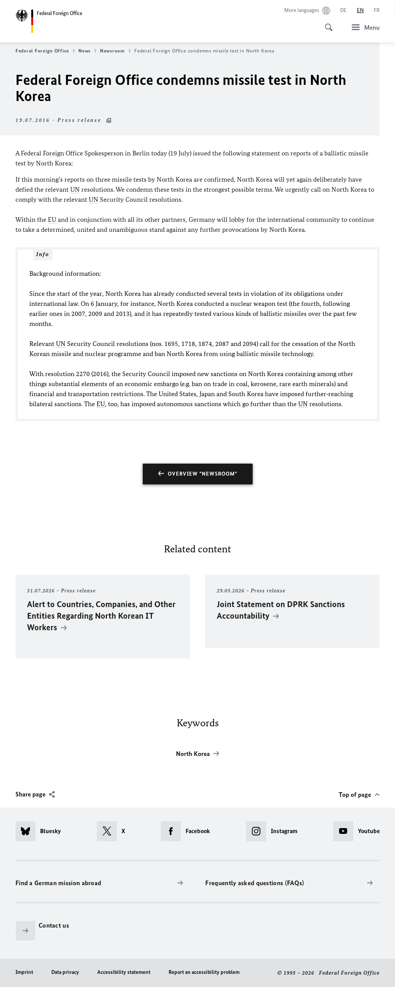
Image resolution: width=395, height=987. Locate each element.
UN (75, 189)
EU (52, 219)
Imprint (24, 972)
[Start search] (326, 23)
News (84, 51)
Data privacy (65, 972)
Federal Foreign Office (42, 51)
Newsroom (112, 51)
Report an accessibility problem (204, 972)
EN (360, 10)
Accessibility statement (123, 972)
